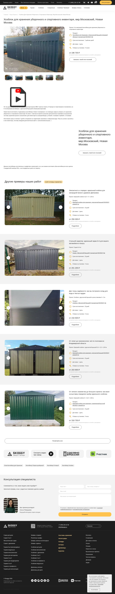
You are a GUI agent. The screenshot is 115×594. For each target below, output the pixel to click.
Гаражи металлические (10, 552)
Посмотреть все (57, 441)
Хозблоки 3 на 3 (35, 555)
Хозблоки (41, 7)
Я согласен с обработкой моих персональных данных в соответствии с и (81, 508)
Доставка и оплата (91, 540)
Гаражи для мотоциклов (11, 555)
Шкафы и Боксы (76, 7)
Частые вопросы (91, 557)
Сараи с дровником (9, 543)
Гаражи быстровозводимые (12, 547)
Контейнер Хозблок (67, 465)
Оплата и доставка (43, 2)
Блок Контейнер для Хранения (13, 465)
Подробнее (75, 226)
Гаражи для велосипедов (11, 569)
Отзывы (88, 546)
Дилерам (88, 560)
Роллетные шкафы (36, 538)
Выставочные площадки (28, 2)
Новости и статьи (91, 549)
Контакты (59, 2)
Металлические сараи (10, 540)
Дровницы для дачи (37, 570)
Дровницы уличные (36, 567)
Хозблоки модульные (37, 563)
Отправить (85, 514)
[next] (60, 207)
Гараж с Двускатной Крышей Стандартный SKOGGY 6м (89, 253)
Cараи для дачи (8, 535)
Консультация (106, 2)
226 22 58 (63, 525)
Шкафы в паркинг (36, 535)
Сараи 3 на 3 (7, 538)
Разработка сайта (9, 589)
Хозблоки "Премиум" (63, 7)
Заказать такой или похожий (82, 59)
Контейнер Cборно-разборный (35, 465)
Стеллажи (87, 7)
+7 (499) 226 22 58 (74, 2)
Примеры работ (7, 2)
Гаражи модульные (9, 549)
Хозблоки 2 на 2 (35, 558)
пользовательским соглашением (81, 509)
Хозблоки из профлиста (38, 560)
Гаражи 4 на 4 (8, 563)
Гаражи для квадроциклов (11, 560)
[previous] (8, 207)
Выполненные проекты (92, 551)
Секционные (51, 7)
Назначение (89, 554)
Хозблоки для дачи (36, 547)
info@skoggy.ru (62, 527)
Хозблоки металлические (38, 549)
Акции (16, 2)
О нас (52, 2)
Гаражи (32, 7)
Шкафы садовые (36, 543)
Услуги (88, 543)
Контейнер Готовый (53, 465)
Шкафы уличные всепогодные (40, 540)
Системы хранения (65, 535)
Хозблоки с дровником (37, 552)
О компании (89, 538)
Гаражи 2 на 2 (8, 558)
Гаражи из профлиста (10, 566)
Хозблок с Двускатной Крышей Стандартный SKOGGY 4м (89, 303)
